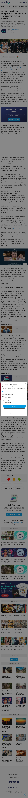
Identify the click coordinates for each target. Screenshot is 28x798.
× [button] (25, 383)
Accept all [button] (14, 406)
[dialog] (14, 399)
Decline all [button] (14, 410)
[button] (14, 413)
